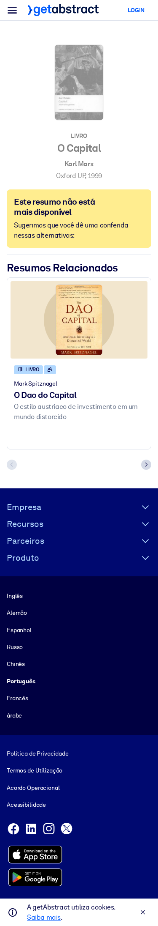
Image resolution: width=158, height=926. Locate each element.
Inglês (15, 595)
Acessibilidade (26, 804)
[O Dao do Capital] (79, 320)
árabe (14, 715)
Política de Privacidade (38, 753)
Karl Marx (79, 164)
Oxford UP (70, 176)
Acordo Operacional (33, 787)
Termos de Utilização (34, 770)
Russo (15, 647)
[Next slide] (146, 465)
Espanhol (19, 630)
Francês (17, 698)
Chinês (16, 663)
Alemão (17, 612)
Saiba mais (44, 917)
